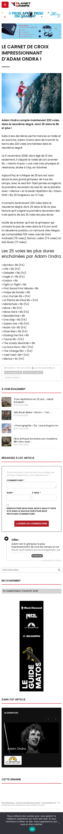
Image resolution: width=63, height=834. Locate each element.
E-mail (36, 492)
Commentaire (15, 480)
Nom (10, 492)
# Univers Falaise (33, 372)
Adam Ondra (12, 377)
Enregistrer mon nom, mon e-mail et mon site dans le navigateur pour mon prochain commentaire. (31, 511)
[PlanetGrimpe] (21, 4)
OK (32, 829)
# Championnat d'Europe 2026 (20, 591)
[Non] (59, 823)
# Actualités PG (13, 372)
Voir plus (37, 555)
